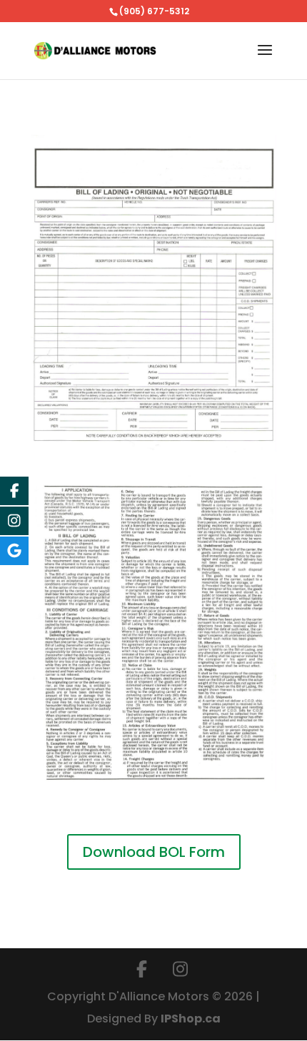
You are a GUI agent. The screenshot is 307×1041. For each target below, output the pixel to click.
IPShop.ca (191, 1018)
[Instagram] (180, 969)
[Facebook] (141, 969)
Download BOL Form (154, 852)
